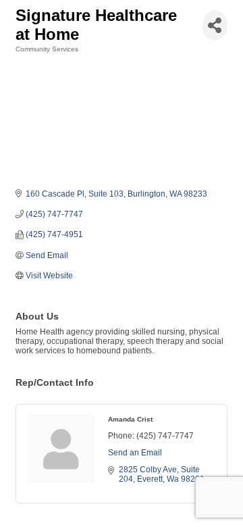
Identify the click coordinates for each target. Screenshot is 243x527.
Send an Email (135, 452)
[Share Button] (214, 25)
